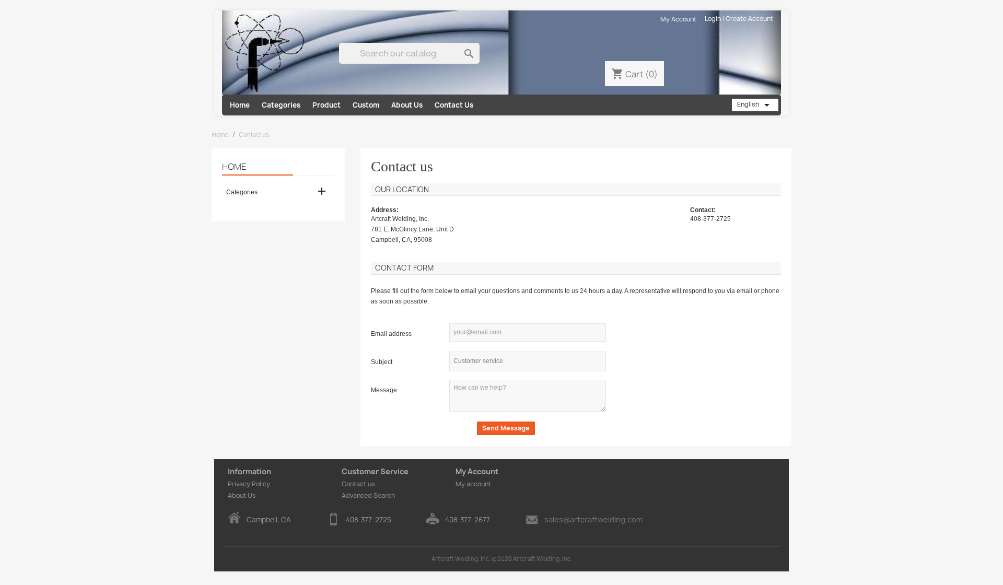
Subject (381, 362)
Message (384, 390)
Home (240, 105)
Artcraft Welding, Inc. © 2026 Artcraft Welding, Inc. (501, 559)
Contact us (358, 483)
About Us (407, 105)
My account (473, 483)
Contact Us (454, 105)
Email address (391, 333)
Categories (281, 105)
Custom (366, 105)
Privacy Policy (249, 483)
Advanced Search (368, 495)
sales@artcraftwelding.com (593, 519)
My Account (678, 19)
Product (326, 105)
